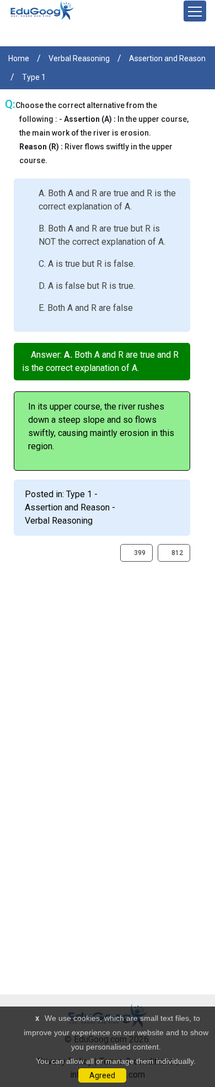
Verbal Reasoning (79, 58)
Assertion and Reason (167, 58)
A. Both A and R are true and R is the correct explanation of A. (107, 200)
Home (18, 58)
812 (176, 553)
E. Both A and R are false (86, 308)
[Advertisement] (107, 669)
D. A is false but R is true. (87, 286)
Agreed (102, 1075)
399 (139, 553)
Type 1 (34, 77)
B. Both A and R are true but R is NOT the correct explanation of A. (102, 235)
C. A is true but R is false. (87, 264)
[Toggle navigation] (195, 11)
